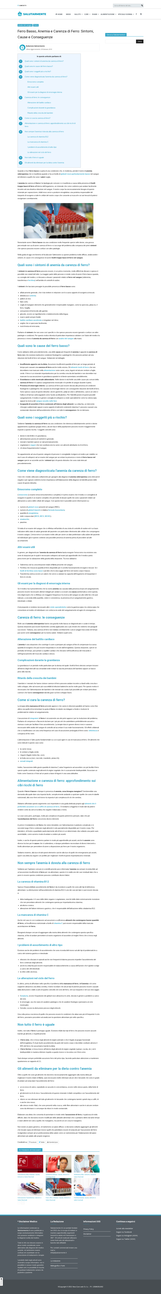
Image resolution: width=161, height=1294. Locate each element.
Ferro (36, 25)
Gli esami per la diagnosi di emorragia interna (44, 92)
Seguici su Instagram (124, 1235)
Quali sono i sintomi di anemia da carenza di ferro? (44, 61)
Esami (94, 14)
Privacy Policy (88, 1229)
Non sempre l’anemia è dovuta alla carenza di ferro (44, 132)
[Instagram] (140, 14)
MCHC (47, 516)
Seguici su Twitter (123, 1239)
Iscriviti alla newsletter (124, 1228)
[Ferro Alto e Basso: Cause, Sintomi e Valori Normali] (58, 1187)
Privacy (1, 1282)
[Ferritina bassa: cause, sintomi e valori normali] (87, 1187)
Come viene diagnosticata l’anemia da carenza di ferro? (46, 77)
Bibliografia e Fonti (57, 1266)
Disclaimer (87, 1234)
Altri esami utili (33, 87)
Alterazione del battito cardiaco (39, 103)
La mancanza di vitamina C (37, 142)
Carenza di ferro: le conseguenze (37, 97)
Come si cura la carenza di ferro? (38, 118)
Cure (86, 14)
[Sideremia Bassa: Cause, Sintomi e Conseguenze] (58, 1164)
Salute (77, 14)
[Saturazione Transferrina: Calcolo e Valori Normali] (30, 1187)
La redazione (55, 1261)
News (68, 14)
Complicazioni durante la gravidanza (41, 108)
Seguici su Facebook (124, 1232)
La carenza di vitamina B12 (37, 137)
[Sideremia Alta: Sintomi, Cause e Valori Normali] (87, 1164)
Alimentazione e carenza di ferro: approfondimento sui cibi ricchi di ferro (50, 124)
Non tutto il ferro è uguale (34, 157)
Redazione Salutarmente (35, 46)
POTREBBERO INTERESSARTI (30, 1150)
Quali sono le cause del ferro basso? (39, 66)
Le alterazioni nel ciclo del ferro (39, 152)
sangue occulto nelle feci (46, 401)
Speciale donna (125, 14)
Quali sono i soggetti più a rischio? (38, 71)
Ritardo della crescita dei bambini (40, 113)
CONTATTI (22, 5)
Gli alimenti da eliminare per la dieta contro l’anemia (44, 163)
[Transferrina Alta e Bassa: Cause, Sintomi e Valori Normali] (30, 1164)
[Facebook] (136, 14)
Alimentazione (107, 14)
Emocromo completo (35, 82)
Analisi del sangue (25, 25)
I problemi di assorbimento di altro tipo (41, 147)
